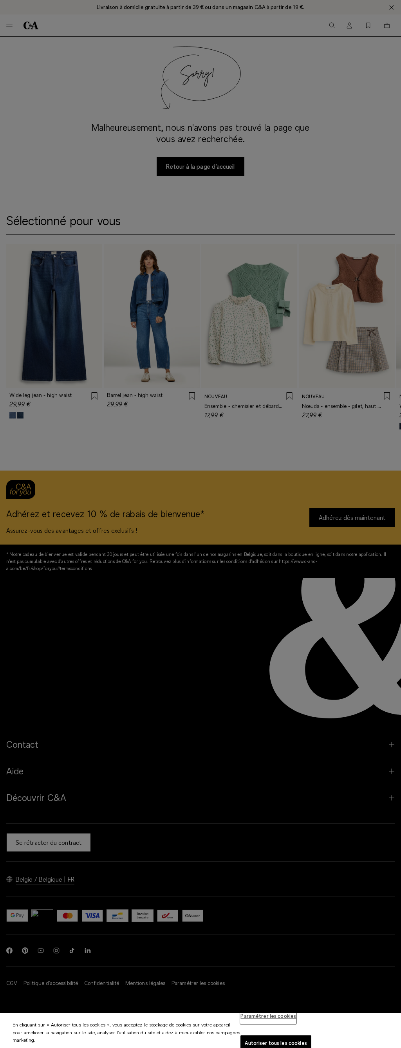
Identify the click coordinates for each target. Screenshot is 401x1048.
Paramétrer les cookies (268, 1016)
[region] (200, 1030)
